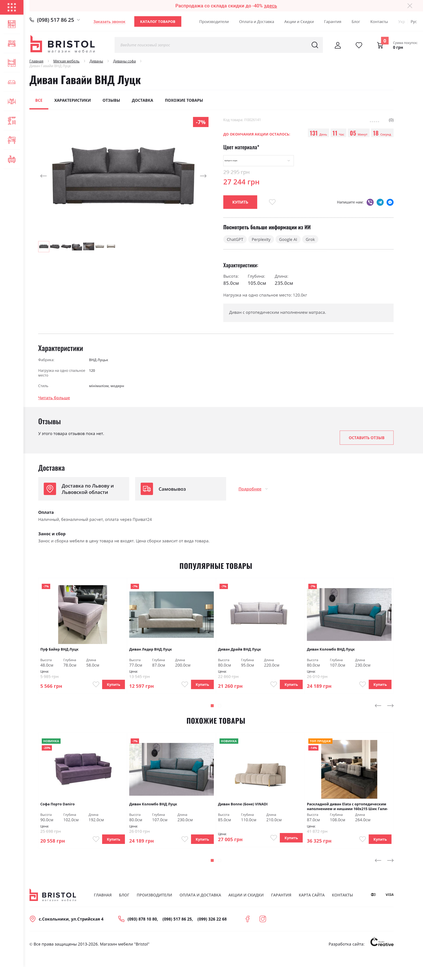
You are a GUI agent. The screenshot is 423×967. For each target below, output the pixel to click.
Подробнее (249, 489)
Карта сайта (312, 895)
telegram (380, 202)
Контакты (379, 21)
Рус (414, 21)
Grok (310, 239)
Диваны (96, 61)
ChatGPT (235, 239)
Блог (356, 21)
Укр (401, 21)
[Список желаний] (359, 45)
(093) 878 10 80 (142, 919)
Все (39, 100)
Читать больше (54, 397)
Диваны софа (124, 61)
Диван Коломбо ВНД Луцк (331, 649)
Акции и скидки (246, 895)
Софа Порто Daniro (57, 804)
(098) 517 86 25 (55, 19)
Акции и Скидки (299, 21)
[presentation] (378, 705)
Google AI (288, 239)
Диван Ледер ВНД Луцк (150, 649)
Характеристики (72, 100)
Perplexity (261, 239)
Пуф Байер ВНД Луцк (59, 649)
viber (370, 202)
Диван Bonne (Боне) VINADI (243, 804)
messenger (390, 202)
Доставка (142, 100)
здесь (270, 5)
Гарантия (332, 21)
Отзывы (111, 100)
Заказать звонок (109, 21)
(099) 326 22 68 (212, 919)
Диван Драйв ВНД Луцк (239, 649)
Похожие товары (184, 100)
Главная (36, 61)
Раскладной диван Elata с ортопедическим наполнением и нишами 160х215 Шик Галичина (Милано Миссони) (347, 806)
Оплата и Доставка (256, 21)
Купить (113, 684)
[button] (42, 176)
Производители (214, 21)
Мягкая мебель (66, 61)
